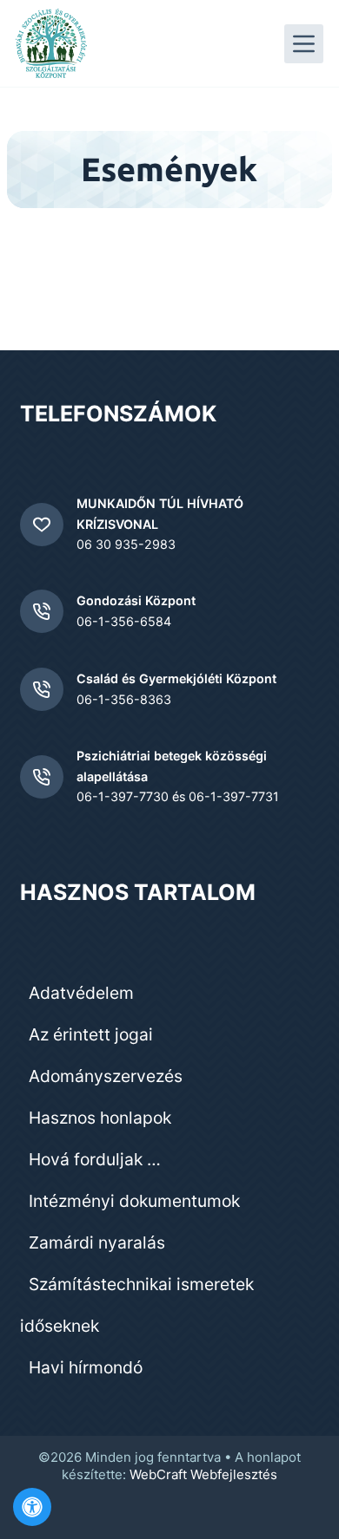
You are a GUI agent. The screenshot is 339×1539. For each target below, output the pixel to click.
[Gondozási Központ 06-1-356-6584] (41, 611)
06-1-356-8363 (123, 699)
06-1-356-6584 (123, 621)
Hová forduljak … (95, 1159)
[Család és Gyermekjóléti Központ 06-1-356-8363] (41, 689)
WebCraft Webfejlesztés (203, 1474)
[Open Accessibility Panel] (32, 1507)
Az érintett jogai (91, 1034)
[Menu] (303, 43)
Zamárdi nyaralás (97, 1242)
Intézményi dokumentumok (134, 1200)
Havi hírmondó (86, 1367)
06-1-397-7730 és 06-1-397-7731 (177, 796)
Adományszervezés (106, 1076)
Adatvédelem (81, 992)
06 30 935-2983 (126, 544)
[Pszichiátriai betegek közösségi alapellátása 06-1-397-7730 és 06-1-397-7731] (41, 777)
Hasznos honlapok (100, 1117)
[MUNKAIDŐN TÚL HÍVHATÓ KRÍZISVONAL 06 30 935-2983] (41, 524)
